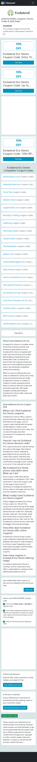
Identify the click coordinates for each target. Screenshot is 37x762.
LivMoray (14, 223)
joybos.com (15, 254)
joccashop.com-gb (18, 292)
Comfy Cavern (16, 308)
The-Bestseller (16, 246)
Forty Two (14, 192)
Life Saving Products (19, 285)
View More (18, 333)
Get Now (18, 62)
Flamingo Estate (17, 230)
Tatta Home (15, 269)
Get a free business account (15, 708)
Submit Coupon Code (9, 716)
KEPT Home (15, 315)
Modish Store (16, 199)
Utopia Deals (16, 238)
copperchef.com (17, 207)
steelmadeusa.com (19, 323)
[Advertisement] (18, 115)
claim (24, 737)
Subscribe (29, 590)
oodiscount (8, 3)
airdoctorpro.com (18, 176)
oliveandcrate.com (18, 184)
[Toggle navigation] (33, 3)
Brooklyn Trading (18, 215)
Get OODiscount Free (12, 685)
